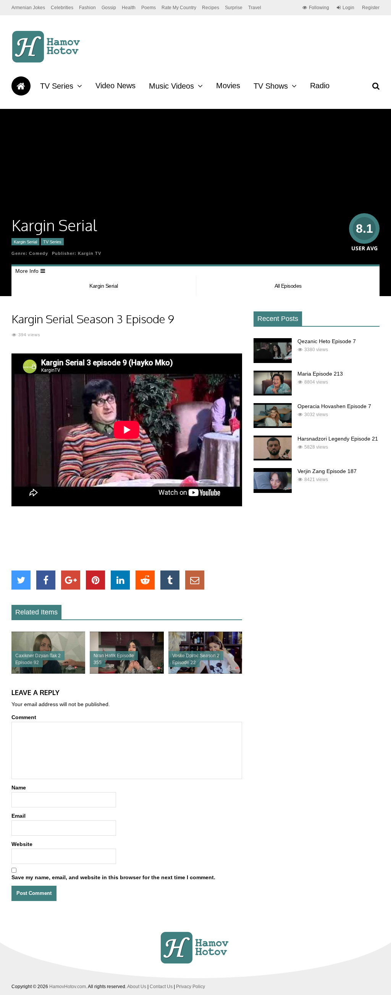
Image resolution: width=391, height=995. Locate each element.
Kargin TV (89, 253)
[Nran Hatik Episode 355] (126, 672)
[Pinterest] (95, 580)
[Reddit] (145, 580)
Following (319, 7)
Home (21, 86)
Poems (148, 7)
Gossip (109, 7)
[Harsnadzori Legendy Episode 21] (273, 458)
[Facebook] (45, 580)
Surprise (233, 7)
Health (129, 7)
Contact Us (161, 986)
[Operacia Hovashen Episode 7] (273, 426)
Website (21, 844)
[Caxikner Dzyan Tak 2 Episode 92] (48, 672)
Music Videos (171, 86)
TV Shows (271, 86)
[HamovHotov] (47, 61)
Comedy (38, 253)
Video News (115, 85)
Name (18, 787)
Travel (254, 7)
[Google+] (70, 580)
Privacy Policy (190, 986)
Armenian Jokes (28, 7)
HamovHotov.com (67, 986)
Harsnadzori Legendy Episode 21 (337, 439)
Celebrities (62, 7)
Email (18, 816)
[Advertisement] (150, 538)
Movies (228, 85)
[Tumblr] (169, 580)
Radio (320, 85)
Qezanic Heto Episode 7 (326, 341)
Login (348, 7)
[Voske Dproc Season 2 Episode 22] (205, 672)
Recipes (210, 7)
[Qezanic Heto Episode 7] (273, 361)
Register (371, 7)
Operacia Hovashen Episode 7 (334, 406)
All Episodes (288, 286)
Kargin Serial (25, 242)
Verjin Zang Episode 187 (327, 471)
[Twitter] (21, 580)
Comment (23, 717)
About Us (136, 986)
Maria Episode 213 (320, 374)
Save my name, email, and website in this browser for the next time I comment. (113, 877)
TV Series (56, 86)
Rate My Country (179, 7)
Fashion (87, 7)
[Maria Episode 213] (273, 394)
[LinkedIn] (120, 580)
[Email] (194, 580)
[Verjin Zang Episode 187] (273, 491)
